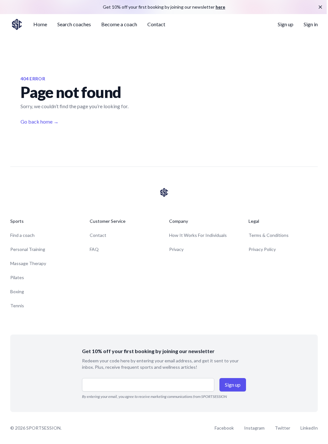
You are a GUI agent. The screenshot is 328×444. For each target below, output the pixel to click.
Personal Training (27, 249)
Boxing (17, 291)
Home (40, 24)
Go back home (39, 121)
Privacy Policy (262, 249)
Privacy (176, 249)
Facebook (224, 428)
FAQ (94, 249)
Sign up (285, 24)
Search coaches (74, 24)
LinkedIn (309, 428)
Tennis (17, 305)
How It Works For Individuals (198, 235)
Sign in (311, 24)
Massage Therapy (28, 263)
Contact (156, 24)
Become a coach (119, 24)
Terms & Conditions (269, 235)
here (220, 7)
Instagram (254, 428)
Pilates (17, 277)
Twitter (282, 428)
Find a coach (22, 235)
